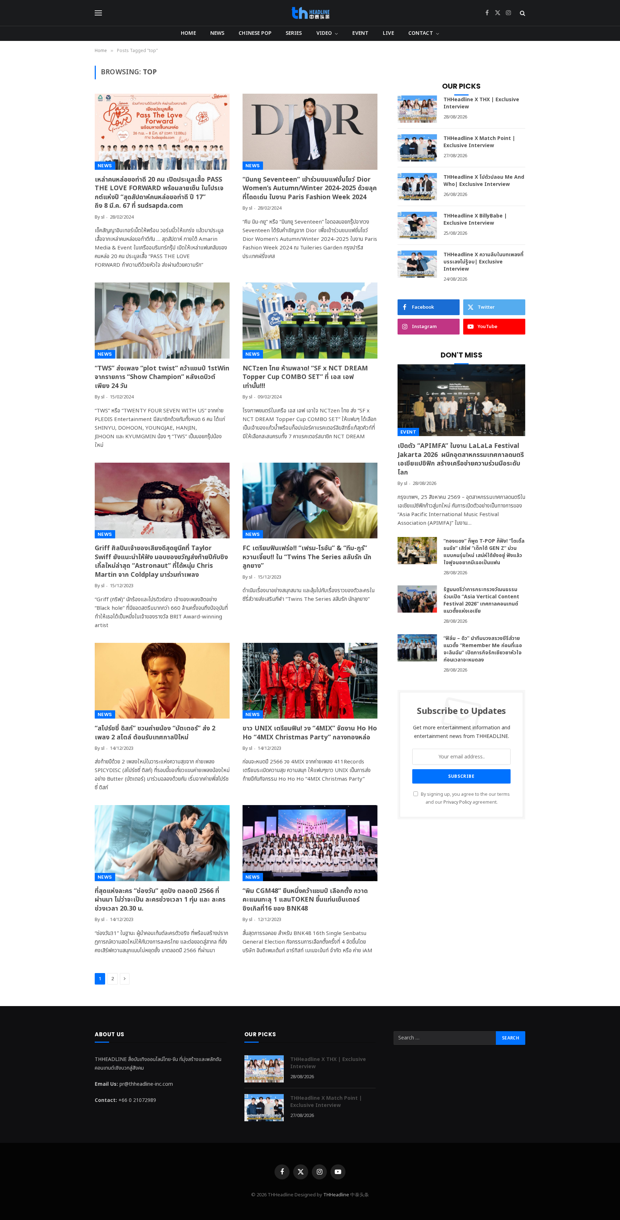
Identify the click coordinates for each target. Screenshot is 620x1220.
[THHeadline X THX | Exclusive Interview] (417, 109)
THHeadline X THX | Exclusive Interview (481, 103)
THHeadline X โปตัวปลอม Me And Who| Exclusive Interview (483, 181)
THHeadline (336, 1194)
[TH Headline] (310, 13)
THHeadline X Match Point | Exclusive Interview (479, 142)
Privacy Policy (457, 802)
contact (420, 33)
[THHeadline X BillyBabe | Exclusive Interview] (417, 225)
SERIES (294, 33)
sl (102, 217)
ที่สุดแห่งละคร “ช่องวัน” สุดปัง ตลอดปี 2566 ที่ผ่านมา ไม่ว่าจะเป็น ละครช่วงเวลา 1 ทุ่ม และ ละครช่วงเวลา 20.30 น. (160, 900)
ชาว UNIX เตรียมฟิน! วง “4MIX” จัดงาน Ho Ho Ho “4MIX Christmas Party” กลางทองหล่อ (310, 733)
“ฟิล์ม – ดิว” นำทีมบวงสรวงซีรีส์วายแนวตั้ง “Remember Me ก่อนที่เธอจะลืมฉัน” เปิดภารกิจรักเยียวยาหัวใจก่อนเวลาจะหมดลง (482, 649)
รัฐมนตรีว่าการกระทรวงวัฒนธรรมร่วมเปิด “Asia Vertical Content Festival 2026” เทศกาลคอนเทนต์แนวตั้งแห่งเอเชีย (481, 600)
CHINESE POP (255, 33)
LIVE (388, 33)
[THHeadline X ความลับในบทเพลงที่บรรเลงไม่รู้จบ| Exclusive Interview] (417, 264)
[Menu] (98, 13)
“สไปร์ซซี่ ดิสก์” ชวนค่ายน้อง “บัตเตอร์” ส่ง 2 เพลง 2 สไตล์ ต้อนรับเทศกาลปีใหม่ (155, 733)
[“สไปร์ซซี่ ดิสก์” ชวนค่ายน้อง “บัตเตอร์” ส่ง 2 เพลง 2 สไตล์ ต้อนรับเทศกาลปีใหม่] (162, 681)
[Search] (521, 13)
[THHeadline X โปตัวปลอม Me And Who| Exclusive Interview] (417, 186)
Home (188, 33)
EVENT (360, 33)
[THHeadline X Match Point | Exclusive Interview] (417, 148)
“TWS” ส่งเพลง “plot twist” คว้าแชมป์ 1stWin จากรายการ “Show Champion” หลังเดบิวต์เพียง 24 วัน (162, 377)
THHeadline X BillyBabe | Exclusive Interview (475, 219)
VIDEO (324, 33)
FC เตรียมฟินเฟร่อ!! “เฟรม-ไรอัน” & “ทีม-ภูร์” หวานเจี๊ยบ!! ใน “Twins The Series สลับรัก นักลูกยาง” (307, 557)
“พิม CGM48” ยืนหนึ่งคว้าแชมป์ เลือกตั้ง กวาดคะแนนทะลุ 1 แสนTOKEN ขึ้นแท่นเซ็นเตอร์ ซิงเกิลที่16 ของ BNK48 (305, 900)
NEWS (217, 33)
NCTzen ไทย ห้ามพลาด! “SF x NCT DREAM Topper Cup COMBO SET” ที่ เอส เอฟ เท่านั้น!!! (305, 377)
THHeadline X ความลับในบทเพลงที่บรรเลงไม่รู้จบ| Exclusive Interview (483, 262)
